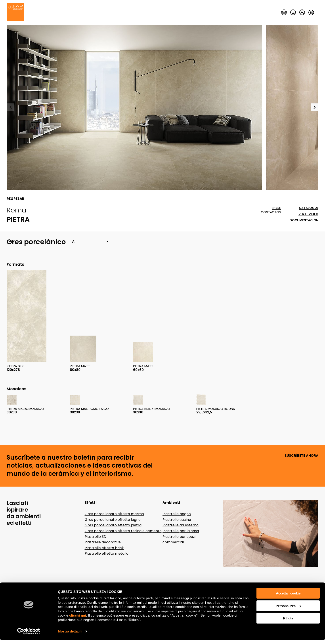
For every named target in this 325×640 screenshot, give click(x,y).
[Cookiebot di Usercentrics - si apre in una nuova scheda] (28, 631)
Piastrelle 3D (95, 536)
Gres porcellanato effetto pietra (113, 525)
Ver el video (308, 214)
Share (276, 208)
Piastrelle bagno (176, 513)
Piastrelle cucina (176, 519)
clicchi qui (77, 615)
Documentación (304, 220)
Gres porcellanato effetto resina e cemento (123, 530)
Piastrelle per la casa (180, 530)
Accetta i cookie (288, 593)
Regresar (15, 199)
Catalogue (308, 208)
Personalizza (286, 606)
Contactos (271, 212)
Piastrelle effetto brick (104, 547)
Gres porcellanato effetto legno (113, 519)
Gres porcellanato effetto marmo (114, 513)
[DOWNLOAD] (293, 13)
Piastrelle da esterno (180, 525)
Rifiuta (288, 618)
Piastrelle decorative (103, 542)
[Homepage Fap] (15, 12)
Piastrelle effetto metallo (106, 553)
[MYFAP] (302, 13)
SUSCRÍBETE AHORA (301, 456)
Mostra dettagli (70, 631)
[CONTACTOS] (284, 13)
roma (16, 210)
